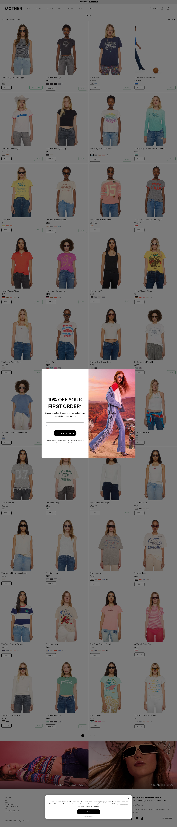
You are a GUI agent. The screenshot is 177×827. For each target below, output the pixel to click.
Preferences (89, 816)
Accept (88, 812)
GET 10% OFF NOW (65, 433)
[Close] (128, 798)
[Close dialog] (131, 373)
